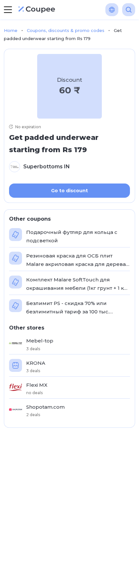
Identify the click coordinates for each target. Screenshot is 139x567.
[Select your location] (111, 9)
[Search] (128, 9)
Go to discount (69, 191)
